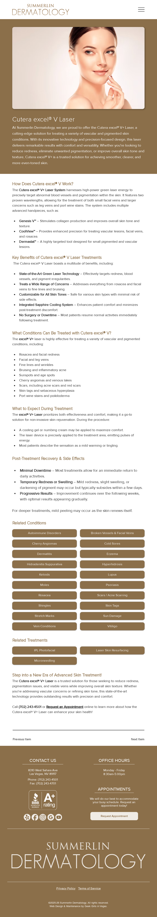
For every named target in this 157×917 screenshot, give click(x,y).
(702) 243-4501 (48, 780)
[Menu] (141, 9)
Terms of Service (89, 888)
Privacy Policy (65, 888)
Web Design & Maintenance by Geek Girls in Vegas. (78, 906)
